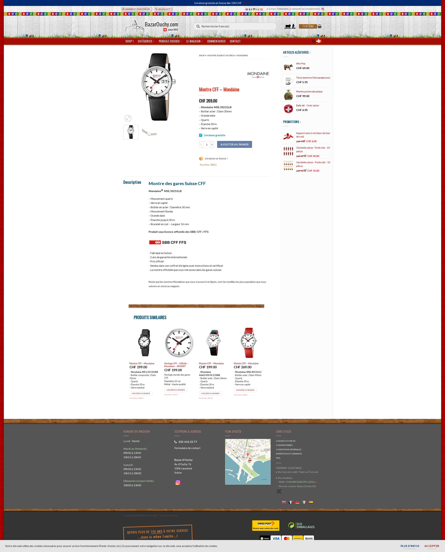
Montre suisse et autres (220, 55)
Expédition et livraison (289, 453)
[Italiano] (258, 9)
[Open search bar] (313, 41)
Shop (202, 55)
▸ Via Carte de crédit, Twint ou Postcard (297, 472)
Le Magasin (193, 41)
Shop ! (130, 41)
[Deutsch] (254, 9)
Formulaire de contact (187, 448)
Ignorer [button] (246, 3)
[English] (247, 9)
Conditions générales (288, 449)
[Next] (188, 87)
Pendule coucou (169, 41)
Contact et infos (285, 441)
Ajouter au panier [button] (141, 390)
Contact (235, 41)
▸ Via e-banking (284, 477)
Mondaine (242, 55)
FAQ (278, 457)
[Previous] (129, 87)
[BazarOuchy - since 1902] (151, 25)
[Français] (251, 9)
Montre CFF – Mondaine (142, 363)
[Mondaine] (258, 74)
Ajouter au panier (235, 144)
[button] (310, 26)
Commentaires (216, 41)
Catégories (145, 41)
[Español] (262, 9)
